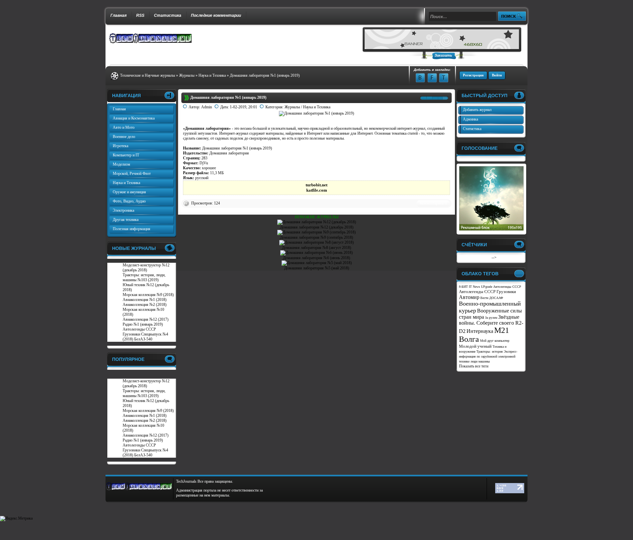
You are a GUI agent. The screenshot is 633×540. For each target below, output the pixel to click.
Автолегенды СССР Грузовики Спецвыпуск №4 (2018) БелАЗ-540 (145, 334)
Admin (206, 107)
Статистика (167, 15)
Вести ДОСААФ (491, 298)
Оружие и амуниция (129, 192)
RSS (140, 15)
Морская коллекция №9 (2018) (148, 294)
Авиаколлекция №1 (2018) (144, 299)
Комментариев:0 (433, 203)
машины (484, 361)
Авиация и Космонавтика (134, 118)
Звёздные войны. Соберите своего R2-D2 (491, 324)
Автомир (469, 297)
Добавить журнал (477, 109)
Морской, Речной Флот (132, 173)
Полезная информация (131, 229)
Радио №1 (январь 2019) (143, 324)
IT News (474, 286)
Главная (118, 15)
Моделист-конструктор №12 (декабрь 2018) (146, 267)
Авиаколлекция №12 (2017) (145, 319)
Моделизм (121, 164)
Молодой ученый (475, 346)
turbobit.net (316, 184)
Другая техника (125, 219)
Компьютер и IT (126, 155)
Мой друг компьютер (494, 340)
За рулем (491, 317)
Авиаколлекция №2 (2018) (144, 304)
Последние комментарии (216, 15)
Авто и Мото (124, 127)
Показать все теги (473, 366)
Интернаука (480, 331)
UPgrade (486, 286)
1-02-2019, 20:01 (243, 107)
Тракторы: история (489, 351)
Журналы (292, 107)
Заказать (443, 55)
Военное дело (124, 136)
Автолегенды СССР (507, 286)
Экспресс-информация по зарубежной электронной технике (488, 356)
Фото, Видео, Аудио (129, 201)
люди (473, 361)
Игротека (120, 146)
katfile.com (316, 190)
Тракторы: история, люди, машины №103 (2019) (144, 277)
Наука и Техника (316, 107)
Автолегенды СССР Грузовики (487, 291)
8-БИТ (463, 286)
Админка (470, 119)
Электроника (123, 210)
